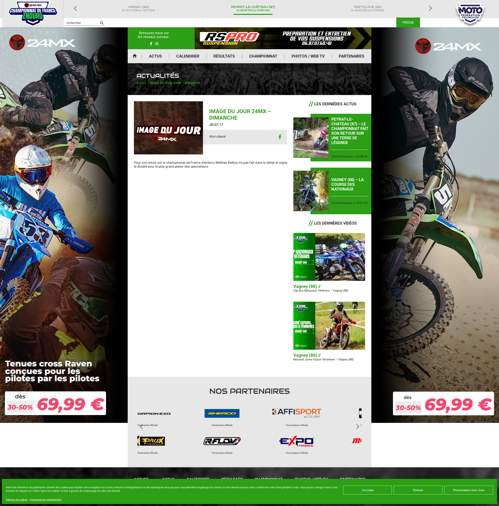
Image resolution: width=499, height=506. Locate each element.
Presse (408, 22)
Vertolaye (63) (367, 8)
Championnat (263, 56)
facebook (280, 137)
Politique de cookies (17, 499)
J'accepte (367, 490)
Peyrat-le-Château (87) (253, 8)
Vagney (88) (138, 8)
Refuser (418, 490)
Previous (75, 8)
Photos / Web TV (308, 56)
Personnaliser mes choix (469, 490)
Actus (155, 56)
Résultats (224, 56)
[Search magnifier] (101, 23)
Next (430, 8)
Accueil (135, 56)
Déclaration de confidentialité (45, 499)
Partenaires (351, 56)
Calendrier (187, 56)
